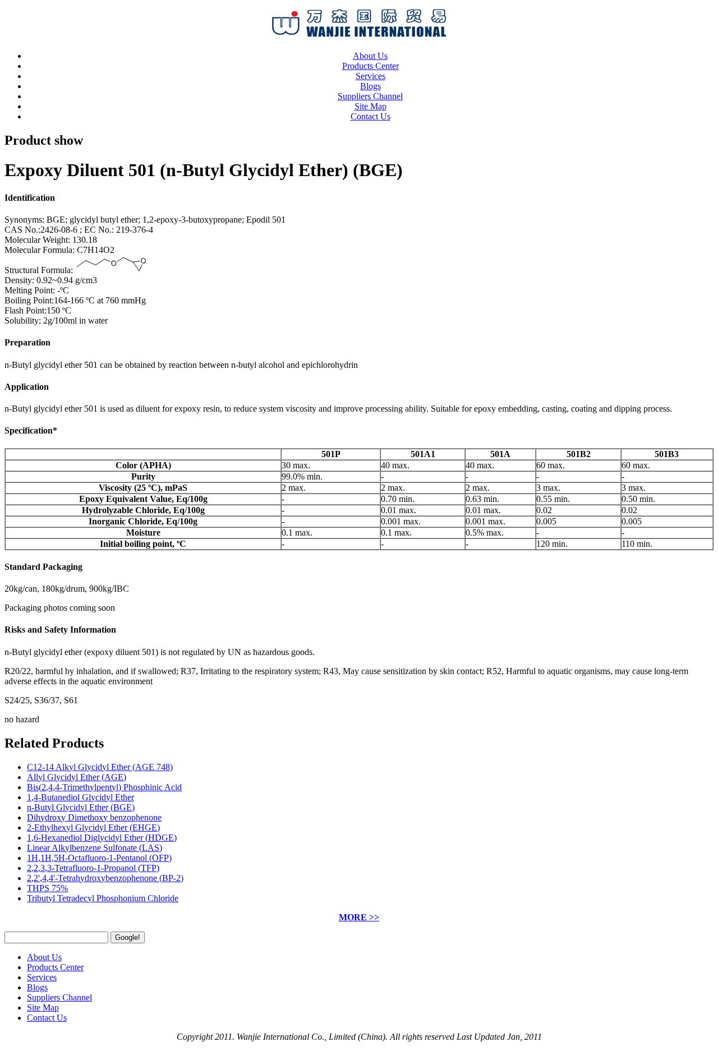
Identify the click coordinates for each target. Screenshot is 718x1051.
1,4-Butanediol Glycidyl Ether (80, 797)
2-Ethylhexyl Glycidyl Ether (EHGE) (93, 827)
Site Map (370, 106)
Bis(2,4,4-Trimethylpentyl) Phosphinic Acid (104, 787)
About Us (370, 56)
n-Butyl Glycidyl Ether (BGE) (81, 807)
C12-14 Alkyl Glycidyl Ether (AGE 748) (100, 767)
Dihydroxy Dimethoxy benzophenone (94, 817)
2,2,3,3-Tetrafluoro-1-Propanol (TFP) (93, 868)
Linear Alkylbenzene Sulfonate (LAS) (94, 847)
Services (370, 76)
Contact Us (370, 116)
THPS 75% (47, 888)
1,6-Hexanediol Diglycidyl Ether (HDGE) (102, 837)
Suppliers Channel (370, 96)
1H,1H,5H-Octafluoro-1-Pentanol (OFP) (99, 858)
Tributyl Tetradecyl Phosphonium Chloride (102, 898)
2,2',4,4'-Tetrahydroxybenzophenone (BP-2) (105, 878)
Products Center (370, 66)
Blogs (370, 86)
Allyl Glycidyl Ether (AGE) (76, 777)
